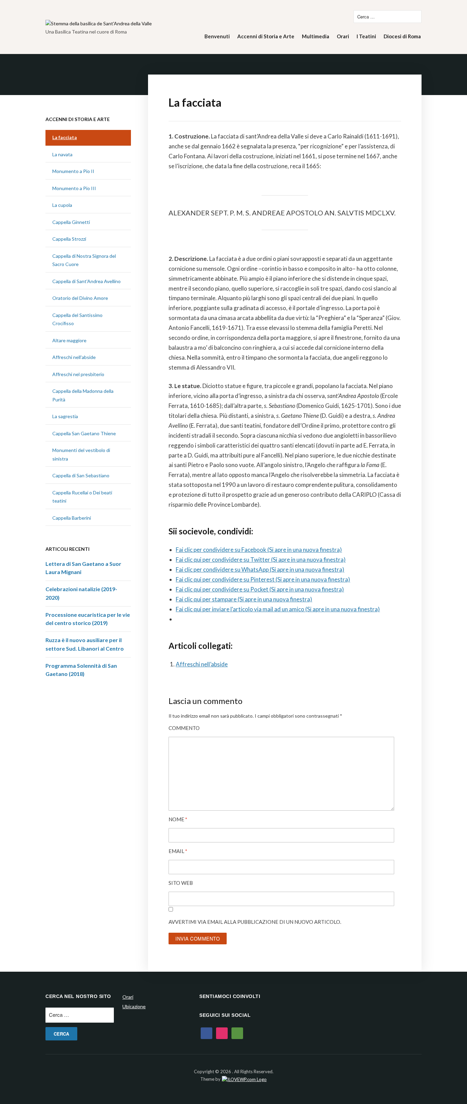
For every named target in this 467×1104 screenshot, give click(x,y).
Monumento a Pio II (73, 171)
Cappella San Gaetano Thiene (84, 433)
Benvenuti (217, 36)
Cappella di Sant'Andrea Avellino (86, 281)
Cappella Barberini (71, 518)
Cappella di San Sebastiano (80, 475)
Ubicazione (134, 1006)
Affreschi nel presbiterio (78, 374)
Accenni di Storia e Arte (265, 36)
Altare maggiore (69, 340)
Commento (184, 728)
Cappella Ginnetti (71, 222)
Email (178, 851)
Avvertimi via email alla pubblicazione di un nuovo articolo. (255, 922)
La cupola (62, 205)
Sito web (181, 883)
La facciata (64, 137)
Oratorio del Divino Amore (80, 298)
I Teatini (366, 36)
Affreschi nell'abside (74, 357)
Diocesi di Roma (402, 36)
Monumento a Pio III (74, 188)
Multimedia (315, 36)
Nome (178, 819)
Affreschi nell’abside (202, 664)
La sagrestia (65, 416)
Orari (343, 36)
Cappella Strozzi (69, 239)
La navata (62, 154)
